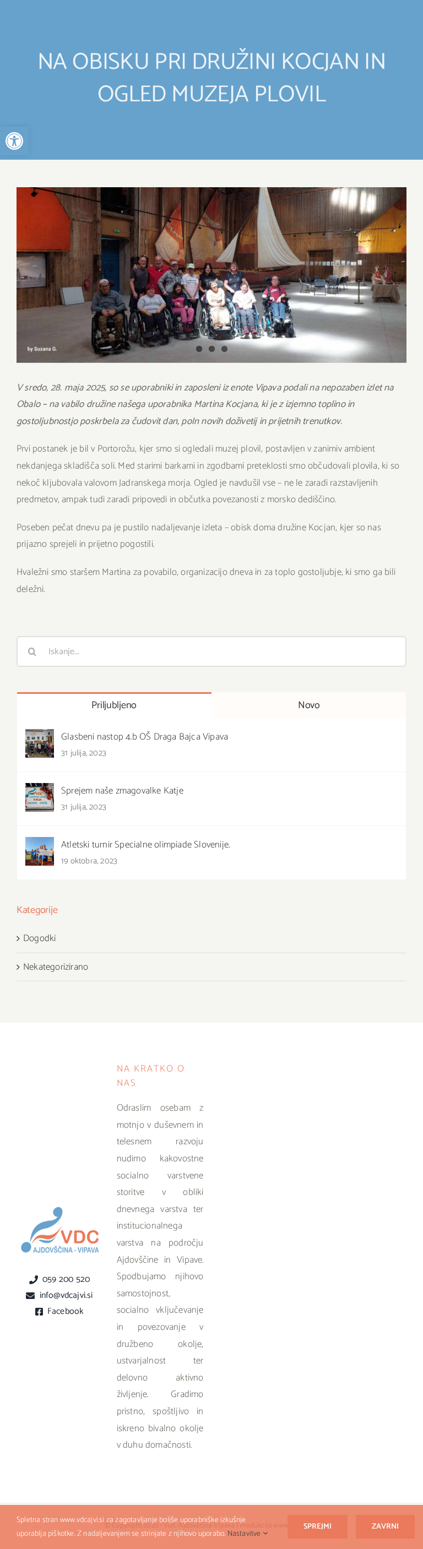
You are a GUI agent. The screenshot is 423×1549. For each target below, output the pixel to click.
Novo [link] (309, 705)
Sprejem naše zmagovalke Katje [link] (122, 790)
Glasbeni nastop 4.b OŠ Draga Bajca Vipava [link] (144, 736)
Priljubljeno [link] (114, 705)
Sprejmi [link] (317, 1526)
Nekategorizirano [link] (55, 967)
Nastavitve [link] (245, 1534)
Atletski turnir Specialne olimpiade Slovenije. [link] (145, 844)
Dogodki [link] (39, 938)
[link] (14, 141)
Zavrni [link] (385, 1526)
